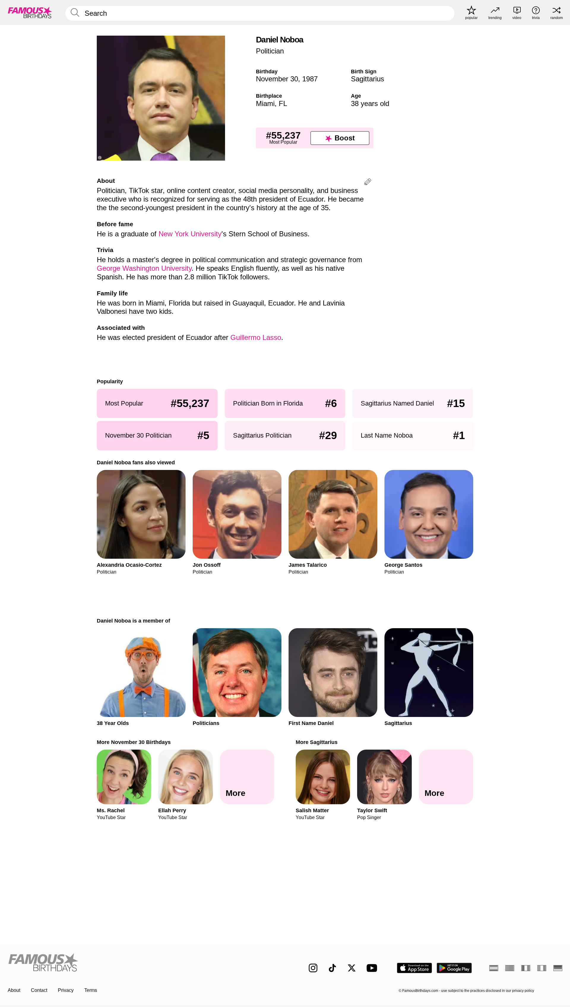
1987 (310, 79)
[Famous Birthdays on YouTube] (373, 967)
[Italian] (541, 968)
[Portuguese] (509, 968)
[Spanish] (493, 968)
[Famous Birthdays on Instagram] (313, 968)
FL (283, 103)
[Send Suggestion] (367, 182)
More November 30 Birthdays (134, 742)
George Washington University (144, 268)
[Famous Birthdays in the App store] (414, 968)
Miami (265, 103)
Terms (90, 990)
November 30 (277, 79)
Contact (39, 990)
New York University (190, 234)
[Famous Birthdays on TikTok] (332, 968)
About (14, 990)
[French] (525, 968)
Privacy (66, 990)
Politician (270, 51)
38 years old (370, 103)
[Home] (144, 963)
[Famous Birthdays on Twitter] (351, 968)
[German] (557, 968)
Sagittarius (367, 79)
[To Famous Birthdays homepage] (30, 12)
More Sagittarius (317, 742)
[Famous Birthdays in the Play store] (454, 968)
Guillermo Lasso (255, 337)
